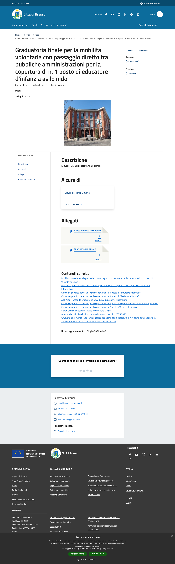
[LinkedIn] (124, 14)
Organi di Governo (20, 476)
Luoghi (129, 498)
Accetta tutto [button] (77, 554)
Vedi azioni (143, 50)
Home (17, 34)
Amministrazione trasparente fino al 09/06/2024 (104, 519)
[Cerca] (160, 14)
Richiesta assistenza (59, 531)
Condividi (130, 50)
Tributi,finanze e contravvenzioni (102, 485)
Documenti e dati (19, 503)
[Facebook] (104, 14)
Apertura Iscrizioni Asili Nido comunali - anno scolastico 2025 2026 (93, 314)
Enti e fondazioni (19, 490)
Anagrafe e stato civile (60, 476)
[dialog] (87, 548)
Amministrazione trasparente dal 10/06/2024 (102, 527)
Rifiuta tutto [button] (98, 554)
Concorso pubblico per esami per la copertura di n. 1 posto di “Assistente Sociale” (100, 296)
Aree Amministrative (21, 480)
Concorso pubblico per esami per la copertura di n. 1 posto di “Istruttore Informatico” (102, 292)
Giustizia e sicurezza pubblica (100, 480)
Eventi (129, 502)
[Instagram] (117, 14)
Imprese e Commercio (59, 485)
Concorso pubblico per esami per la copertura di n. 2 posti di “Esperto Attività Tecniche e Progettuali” (109, 303)
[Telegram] (130, 14)
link (112, 548)
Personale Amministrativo (23, 499)
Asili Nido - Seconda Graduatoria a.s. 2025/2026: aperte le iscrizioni (94, 300)
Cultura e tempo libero (60, 480)
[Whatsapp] (137, 14)
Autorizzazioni (94, 494)
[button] (87, 559)
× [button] (172, 536)
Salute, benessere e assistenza (101, 489)
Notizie (36, 34)
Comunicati (131, 480)
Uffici (14, 485)
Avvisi (128, 485)
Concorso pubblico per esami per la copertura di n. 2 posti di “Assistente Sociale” (99, 307)
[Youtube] (111, 14)
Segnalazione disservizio (60, 522)
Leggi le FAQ (55, 526)
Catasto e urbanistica (59, 490)
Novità (27, 34)
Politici (15, 494)
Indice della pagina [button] (25, 156)
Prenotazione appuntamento (62, 517)
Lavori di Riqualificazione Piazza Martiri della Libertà (86, 310)
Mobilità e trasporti (58, 494)
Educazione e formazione (99, 476)
